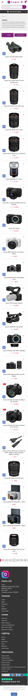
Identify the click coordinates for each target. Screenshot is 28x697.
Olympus (4, 615)
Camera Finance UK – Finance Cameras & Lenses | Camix (13, 675)
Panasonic (5, 611)
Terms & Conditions (7, 667)
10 (24, 567)
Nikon (3, 609)
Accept (13, 694)
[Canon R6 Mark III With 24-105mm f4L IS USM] (13, 394)
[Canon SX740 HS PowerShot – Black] (13, 521)
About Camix (5, 662)
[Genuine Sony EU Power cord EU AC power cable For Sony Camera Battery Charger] (13, 445)
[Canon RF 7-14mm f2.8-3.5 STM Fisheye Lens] (13, 73)
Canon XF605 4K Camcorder (13, 328)
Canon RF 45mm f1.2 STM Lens (13, 481)
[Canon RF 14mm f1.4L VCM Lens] (13, 98)
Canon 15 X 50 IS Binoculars (13, 58)
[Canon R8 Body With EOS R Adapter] (13, 343)
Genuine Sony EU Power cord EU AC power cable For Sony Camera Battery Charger (13, 455)
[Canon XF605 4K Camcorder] (13, 319)
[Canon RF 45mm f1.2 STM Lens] (13, 472)
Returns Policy (6, 669)
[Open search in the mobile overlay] (13, 7)
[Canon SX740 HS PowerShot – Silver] (13, 496)
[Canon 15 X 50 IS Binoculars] (13, 49)
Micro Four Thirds (7, 634)
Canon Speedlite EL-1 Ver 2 (13, 180)
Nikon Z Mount (6, 630)
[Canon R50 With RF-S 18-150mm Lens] (13, 270)
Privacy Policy (5, 671)
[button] (4, 55)
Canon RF (4, 627)
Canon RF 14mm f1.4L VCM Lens (13, 107)
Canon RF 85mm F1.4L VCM (13, 131)
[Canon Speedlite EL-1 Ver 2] (13, 171)
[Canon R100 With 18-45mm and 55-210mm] (13, 368)
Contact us (5, 678)
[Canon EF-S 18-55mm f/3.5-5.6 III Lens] (13, 547)
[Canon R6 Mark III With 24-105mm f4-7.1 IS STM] (13, 419)
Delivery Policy (6, 665)
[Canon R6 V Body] (13, 220)
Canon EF (4, 625)
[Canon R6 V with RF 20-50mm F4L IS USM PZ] (13, 195)
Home (3, 16)
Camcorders (5, 618)
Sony (3, 613)
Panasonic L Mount (7, 636)
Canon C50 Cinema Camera (13, 304)
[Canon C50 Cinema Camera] (13, 295)
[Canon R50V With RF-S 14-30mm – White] (13, 244)
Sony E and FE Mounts (8, 632)
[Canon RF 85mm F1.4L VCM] (13, 122)
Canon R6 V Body (13, 230)
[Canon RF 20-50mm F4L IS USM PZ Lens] (13, 146)
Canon (3, 606)
